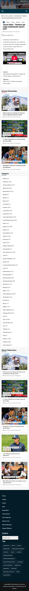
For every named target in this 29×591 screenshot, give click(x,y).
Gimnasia (5, 239)
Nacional (18, 22)
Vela (4, 335)
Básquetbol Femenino (18, 548)
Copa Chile (6, 210)
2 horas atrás (18, 116)
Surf (4, 316)
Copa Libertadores (8, 217)
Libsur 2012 (17, 565)
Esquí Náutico (6, 233)
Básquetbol (6, 548)
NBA (4, 290)
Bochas (5, 197)
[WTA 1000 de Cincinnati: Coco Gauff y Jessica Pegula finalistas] (14, 470)
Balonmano (6, 188)
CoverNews (19, 586)
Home (4, 496)
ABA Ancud (6, 545)
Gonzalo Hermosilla (8, 31)
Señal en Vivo (6, 521)
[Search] (26, 11)
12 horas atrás (18, 484)
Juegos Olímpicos (7, 258)
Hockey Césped (7, 246)
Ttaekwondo (6, 332)
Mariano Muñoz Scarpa (8, 117)
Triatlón (5, 329)
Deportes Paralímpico (9, 561)
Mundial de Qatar (7, 281)
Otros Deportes (7, 108)
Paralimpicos (6, 297)
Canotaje (5, 204)
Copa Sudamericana (8, 220)
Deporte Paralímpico (9, 558)
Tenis (4, 319)
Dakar (4, 223)
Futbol (13, 22)
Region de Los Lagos (8, 571)
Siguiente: (12, 81)
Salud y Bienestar (7, 310)
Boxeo (4, 201)
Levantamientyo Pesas (9, 265)
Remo (4, 303)
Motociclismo (6, 271)
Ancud (13, 545)
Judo (4, 255)
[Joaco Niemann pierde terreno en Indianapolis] (14, 443)
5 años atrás (17, 31)
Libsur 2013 (6, 568)
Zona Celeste (6, 345)
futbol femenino (7, 565)
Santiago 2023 (7, 313)
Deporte (8, 22)
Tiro (4, 326)
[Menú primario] (5, 11)
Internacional (15, 106)
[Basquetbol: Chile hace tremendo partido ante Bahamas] (14, 154)
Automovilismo (7, 133)
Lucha (4, 268)
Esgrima (5, 229)
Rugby (4, 306)
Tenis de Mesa (6, 322)
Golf (10, 106)
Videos (23, 22)
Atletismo (5, 181)
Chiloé (12, 552)
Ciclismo (5, 207)
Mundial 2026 (7, 278)
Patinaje (5, 300)
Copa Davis (6, 213)
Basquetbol (6, 161)
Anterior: (14, 74)
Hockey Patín (6, 249)
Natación (5, 287)
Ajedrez (5, 178)
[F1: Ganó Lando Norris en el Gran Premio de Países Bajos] (14, 128)
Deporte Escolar (7, 555)
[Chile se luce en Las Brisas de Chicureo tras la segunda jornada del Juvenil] (14, 102)
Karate (5, 262)
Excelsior (20, 561)
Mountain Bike (7, 274)
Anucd (19, 545)
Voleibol (5, 342)
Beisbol (5, 194)
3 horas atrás (18, 169)
